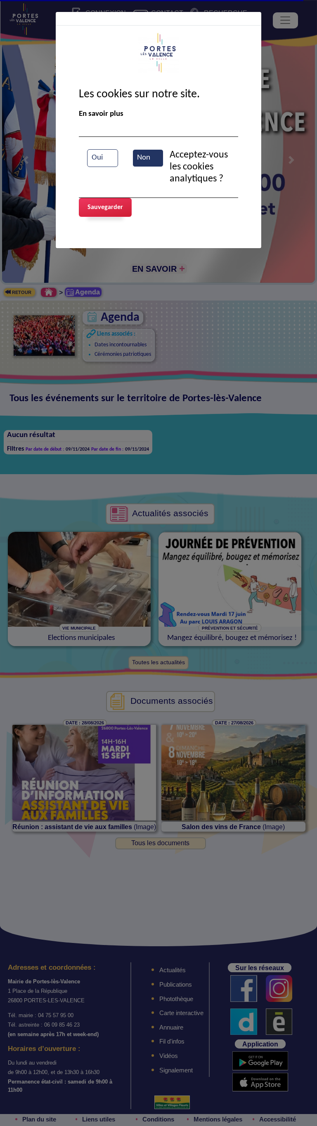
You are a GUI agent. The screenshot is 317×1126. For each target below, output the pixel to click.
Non (143, 158)
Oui (97, 158)
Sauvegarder (105, 207)
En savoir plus (101, 114)
